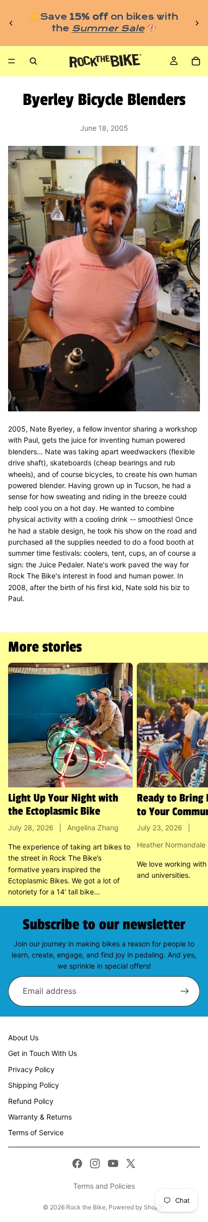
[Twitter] (131, 1163)
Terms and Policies (104, 1186)
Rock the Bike (86, 1207)
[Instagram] (95, 1163)
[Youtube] (113, 1163)
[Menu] (11, 61)
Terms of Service (36, 1132)
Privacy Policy (31, 1069)
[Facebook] (77, 1163)
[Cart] (196, 61)
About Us (23, 1037)
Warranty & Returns (40, 1116)
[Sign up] (184, 991)
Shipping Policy (33, 1085)
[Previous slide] (11, 23)
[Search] (33, 61)
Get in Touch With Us (42, 1053)
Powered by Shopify (137, 1207)
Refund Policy (31, 1101)
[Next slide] (197, 23)
